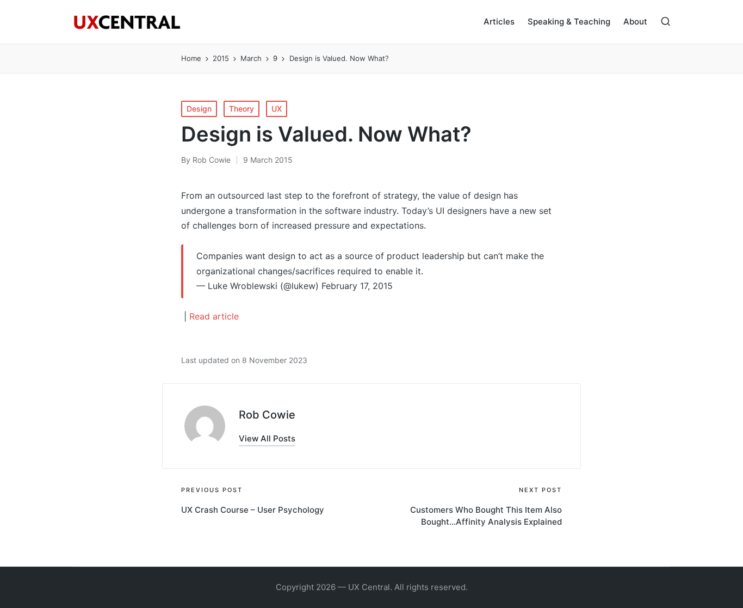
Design (199, 108)
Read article (214, 316)
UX (276, 108)
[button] (267, 438)
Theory (241, 108)
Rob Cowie (267, 414)
